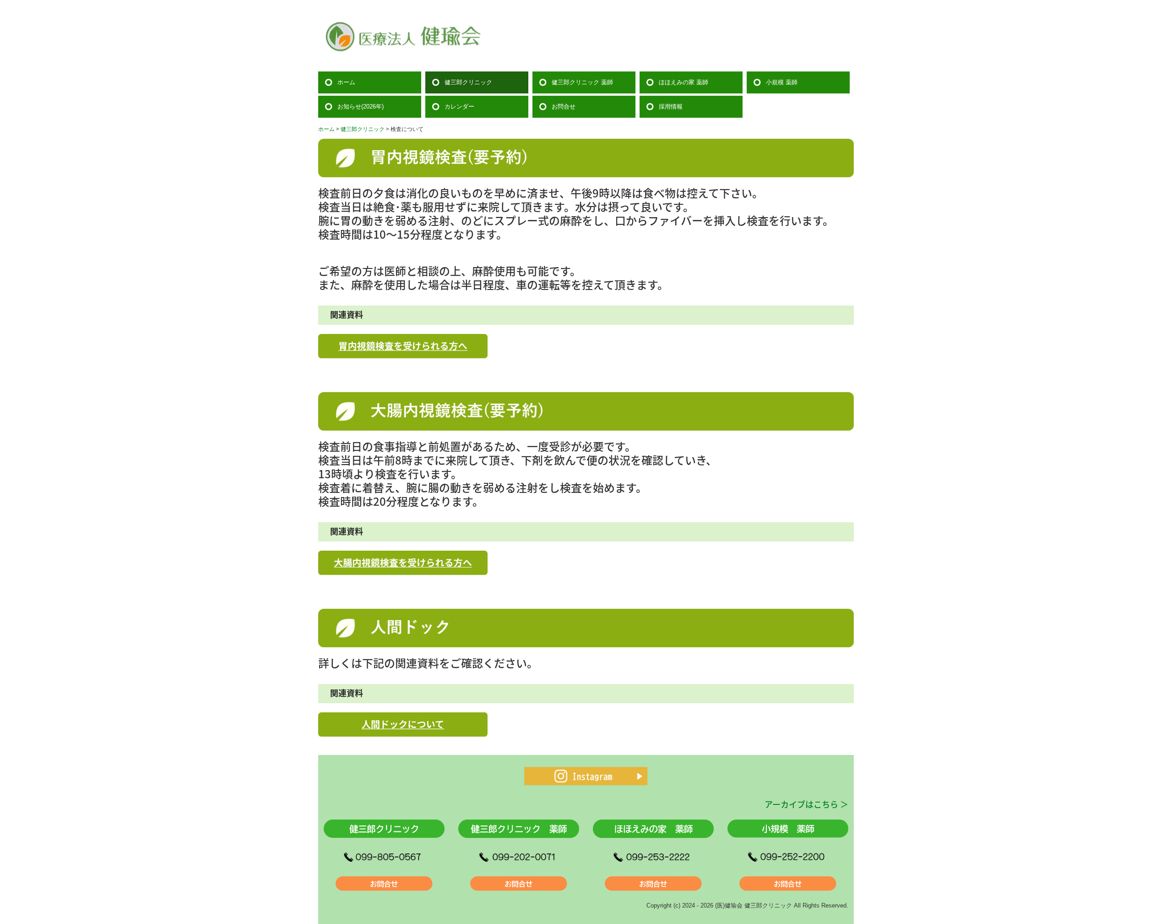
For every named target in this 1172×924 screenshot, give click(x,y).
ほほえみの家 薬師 (683, 82)
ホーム (346, 82)
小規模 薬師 (782, 82)
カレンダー (459, 106)
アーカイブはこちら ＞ (806, 804)
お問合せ (563, 106)
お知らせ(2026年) (360, 106)
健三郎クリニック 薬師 (582, 82)
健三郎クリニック (468, 82)
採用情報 (671, 106)
